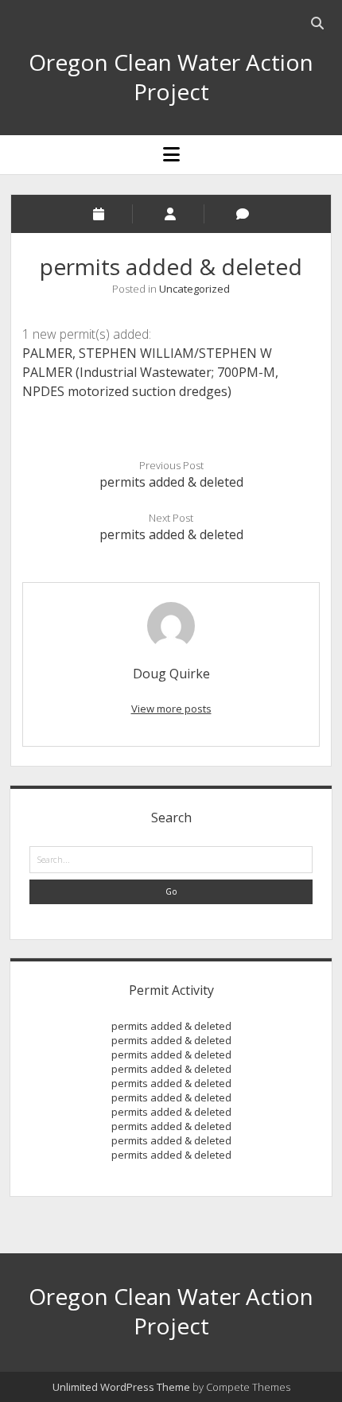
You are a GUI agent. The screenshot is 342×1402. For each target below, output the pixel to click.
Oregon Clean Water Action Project (171, 77)
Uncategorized (194, 289)
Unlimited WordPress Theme (121, 1387)
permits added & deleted (171, 482)
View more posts (171, 708)
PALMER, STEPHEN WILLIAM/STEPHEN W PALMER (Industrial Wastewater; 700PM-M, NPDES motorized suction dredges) (150, 372)
